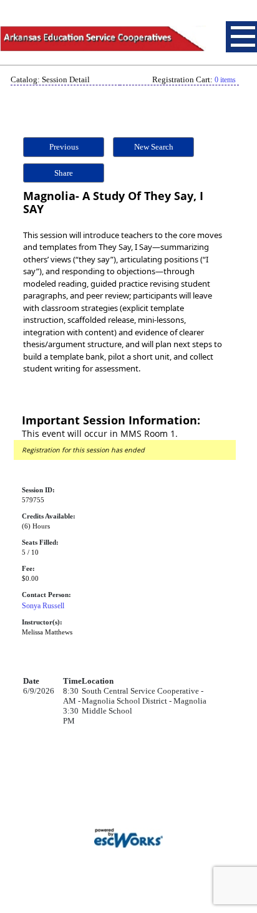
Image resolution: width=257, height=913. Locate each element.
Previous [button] (64, 146)
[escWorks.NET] (128, 837)
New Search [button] (153, 146)
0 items (225, 79)
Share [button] (63, 173)
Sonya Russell (43, 605)
